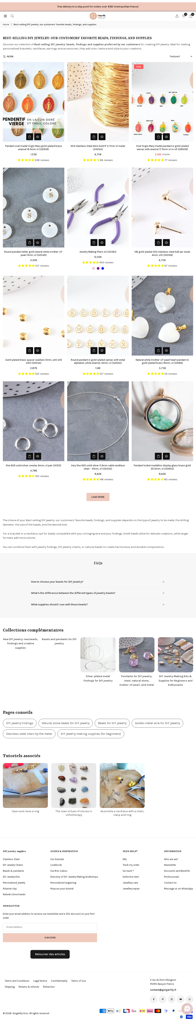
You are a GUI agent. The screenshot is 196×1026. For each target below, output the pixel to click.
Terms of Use (78, 980)
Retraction (49, 986)
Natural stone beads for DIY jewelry (66, 723)
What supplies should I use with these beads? (59, 604)
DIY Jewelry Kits (11, 876)
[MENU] (5, 16)
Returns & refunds (29, 986)
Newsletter (170, 864)
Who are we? (171, 859)
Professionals (171, 876)
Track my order (131, 864)
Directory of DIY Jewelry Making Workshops (74, 876)
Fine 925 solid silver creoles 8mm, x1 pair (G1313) (33, 465)
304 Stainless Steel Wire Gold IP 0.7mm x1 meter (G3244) (97, 148)
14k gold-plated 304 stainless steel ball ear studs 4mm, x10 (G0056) (162, 253)
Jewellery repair (131, 888)
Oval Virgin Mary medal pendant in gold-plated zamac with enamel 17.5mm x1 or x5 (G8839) (162, 148)
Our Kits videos (58, 870)
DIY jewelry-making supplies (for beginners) (91, 734)
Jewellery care (130, 882)
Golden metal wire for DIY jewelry (157, 723)
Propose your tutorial (62, 888)
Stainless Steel (11, 859)
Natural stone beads (14, 894)
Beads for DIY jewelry (112, 723)
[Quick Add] (29, 136)
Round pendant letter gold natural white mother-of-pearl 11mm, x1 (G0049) (33, 253)
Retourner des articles (50, 954)
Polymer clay (10, 888)
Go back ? (128, 870)
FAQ (125, 859)
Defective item (131, 876)
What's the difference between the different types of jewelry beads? (73, 593)
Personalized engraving (63, 882)
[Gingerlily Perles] (98, 15)
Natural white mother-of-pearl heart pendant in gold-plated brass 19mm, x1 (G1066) (162, 361)
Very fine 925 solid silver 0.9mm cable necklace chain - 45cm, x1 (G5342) (98, 467)
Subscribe (50, 937)
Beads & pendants (13, 870)
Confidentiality (59, 980)
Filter (10, 56)
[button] (187, 1009)
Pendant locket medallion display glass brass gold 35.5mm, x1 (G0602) (162, 467)
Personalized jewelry (14, 882)
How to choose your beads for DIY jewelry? (57, 581)
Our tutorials (57, 859)
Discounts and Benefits (177, 870)
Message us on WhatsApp (178, 888)
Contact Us (170, 882)
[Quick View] (37, 136)
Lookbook (56, 864)
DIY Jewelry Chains (13, 864)
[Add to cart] (158, 242)
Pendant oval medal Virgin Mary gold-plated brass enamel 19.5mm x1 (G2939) (33, 148)
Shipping (10, 986)
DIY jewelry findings (19, 723)
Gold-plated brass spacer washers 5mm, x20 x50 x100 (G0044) (33, 361)
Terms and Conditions (17, 980)
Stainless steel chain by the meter (29, 734)
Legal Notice (40, 980)
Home (6, 24)
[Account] (177, 16)
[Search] (12, 16)
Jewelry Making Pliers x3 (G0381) (97, 251)
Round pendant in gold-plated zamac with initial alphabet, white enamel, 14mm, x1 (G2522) (98, 361)
